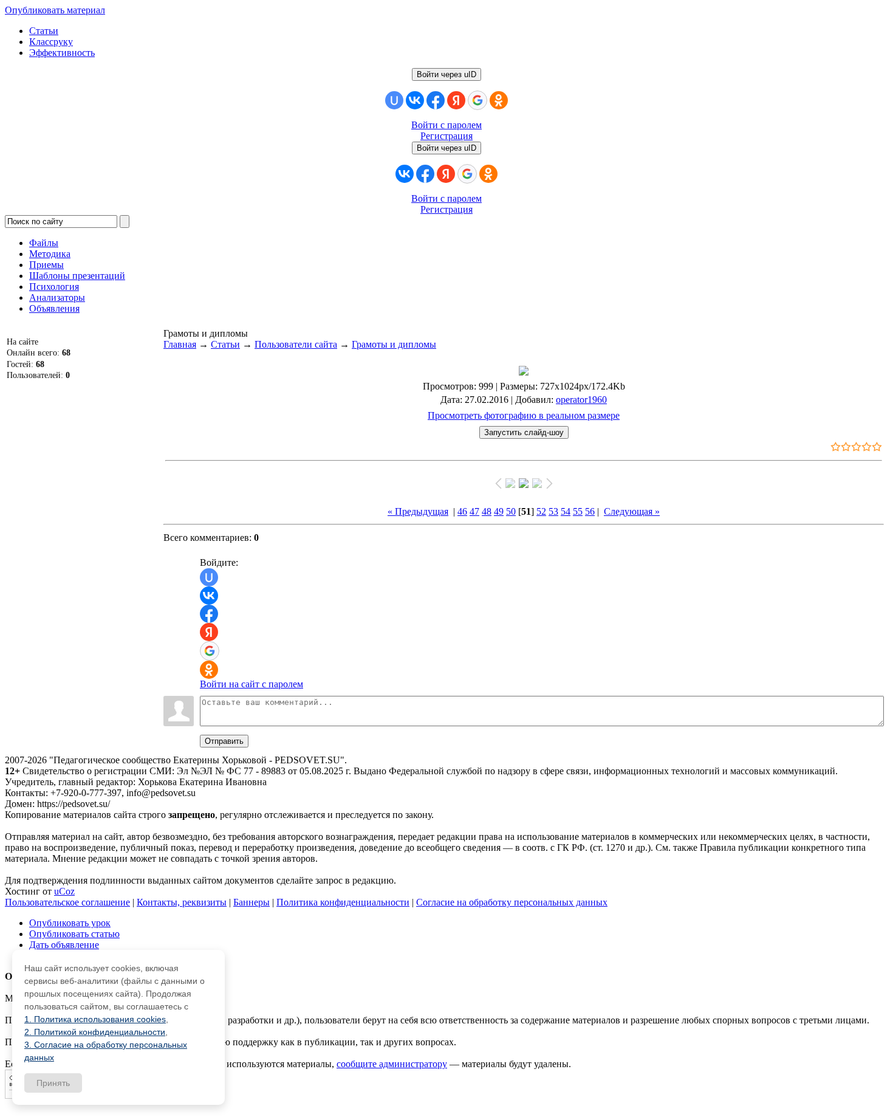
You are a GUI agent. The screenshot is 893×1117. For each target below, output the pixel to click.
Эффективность (62, 52)
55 (578, 511)
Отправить (224, 741)
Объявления (54, 308)
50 (511, 511)
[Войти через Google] (477, 100)
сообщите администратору (392, 1064)
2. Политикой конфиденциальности (94, 1032)
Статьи (43, 31)
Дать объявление (64, 945)
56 (590, 511)
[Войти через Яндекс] (456, 100)
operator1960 (581, 399)
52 (541, 511)
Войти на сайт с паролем (251, 684)
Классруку (51, 41)
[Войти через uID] (394, 100)
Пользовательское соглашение (67, 902)
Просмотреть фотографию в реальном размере (524, 415)
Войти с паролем (446, 125)
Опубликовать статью (74, 934)
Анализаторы (57, 297)
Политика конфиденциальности (342, 902)
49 (499, 511)
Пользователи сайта (296, 344)
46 (462, 511)
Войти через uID (446, 74)
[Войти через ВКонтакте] (415, 100)
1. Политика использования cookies (95, 1019)
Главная (179, 344)
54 (565, 511)
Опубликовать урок (70, 923)
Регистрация (446, 136)
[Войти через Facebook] (435, 100)
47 (474, 511)
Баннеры (251, 902)
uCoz (64, 891)
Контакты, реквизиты (182, 902)
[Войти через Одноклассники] (499, 100)
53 (553, 511)
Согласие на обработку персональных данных (511, 902)
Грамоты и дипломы (394, 344)
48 (486, 511)
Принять (53, 1083)
